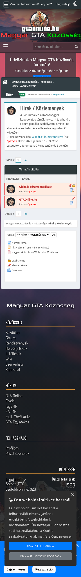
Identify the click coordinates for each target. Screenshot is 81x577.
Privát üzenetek (17, 453)
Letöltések (13, 353)
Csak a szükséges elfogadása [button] (40, 556)
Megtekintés (48, 94)
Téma (22, 169)
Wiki (9, 359)
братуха (12, 141)
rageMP (11, 406)
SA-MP (11, 411)
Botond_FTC (15, 483)
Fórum (11, 337)
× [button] (77, 545)
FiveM (10, 400)
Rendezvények (17, 343)
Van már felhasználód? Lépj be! (30, 4)
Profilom (12, 448)
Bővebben (65, 536)
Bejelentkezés (16, 569)
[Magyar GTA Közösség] (40, 24)
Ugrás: (11, 234)
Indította (33, 169)
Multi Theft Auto (18, 416)
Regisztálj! (63, 4)
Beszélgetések (16, 348)
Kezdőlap (13, 332)
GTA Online (14, 395)
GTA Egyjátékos (17, 422)
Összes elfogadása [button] (40, 546)
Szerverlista (14, 364)
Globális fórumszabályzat (47, 137)
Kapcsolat (13, 369)
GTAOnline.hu (28, 199)
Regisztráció (44, 569)
